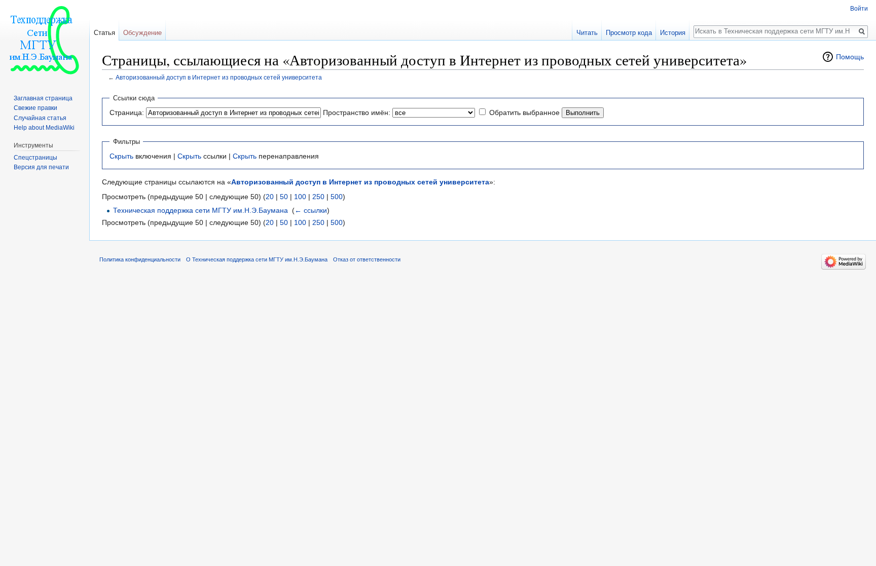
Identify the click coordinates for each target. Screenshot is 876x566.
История (672, 32)
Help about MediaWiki (44, 127)
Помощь (850, 57)
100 (300, 197)
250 (318, 197)
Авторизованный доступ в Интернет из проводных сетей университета (219, 77)
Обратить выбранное (524, 112)
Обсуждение (142, 32)
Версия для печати (41, 167)
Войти (859, 8)
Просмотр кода (629, 32)
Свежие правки (35, 107)
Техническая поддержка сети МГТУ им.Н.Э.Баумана (200, 210)
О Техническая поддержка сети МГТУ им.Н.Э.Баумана (256, 259)
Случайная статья (40, 118)
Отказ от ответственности (366, 259)
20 (270, 197)
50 (284, 197)
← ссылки (311, 210)
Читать (587, 32)
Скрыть (121, 156)
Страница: (127, 112)
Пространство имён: (356, 112)
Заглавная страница (43, 98)
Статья (104, 32)
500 (337, 197)
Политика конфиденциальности (139, 259)
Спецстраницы (35, 157)
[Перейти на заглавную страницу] (44, 40)
